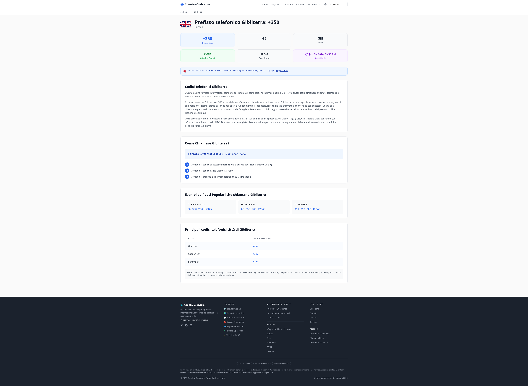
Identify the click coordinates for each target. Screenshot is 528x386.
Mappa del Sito (317, 338)
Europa (270, 333)
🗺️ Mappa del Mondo (233, 326)
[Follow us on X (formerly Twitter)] (181, 325)
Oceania (270, 351)
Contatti (300, 4)
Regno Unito (282, 70)
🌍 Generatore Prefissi (234, 313)
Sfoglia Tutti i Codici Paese (279, 329)
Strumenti (313, 4)
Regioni (275, 4)
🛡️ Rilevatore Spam (232, 308)
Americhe (271, 342)
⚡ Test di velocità (232, 335)
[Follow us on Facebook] (186, 325)
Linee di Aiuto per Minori (278, 313)
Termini (313, 322)
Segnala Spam (273, 317)
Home (265, 4)
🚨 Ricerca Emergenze (234, 322)
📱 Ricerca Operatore (233, 330)
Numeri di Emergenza (277, 308)
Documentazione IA (319, 342)
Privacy (313, 317)
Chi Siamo (288, 4)
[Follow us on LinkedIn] (191, 325)
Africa (269, 346)
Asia (269, 338)
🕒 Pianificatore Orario (234, 317)
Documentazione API (319, 333)
